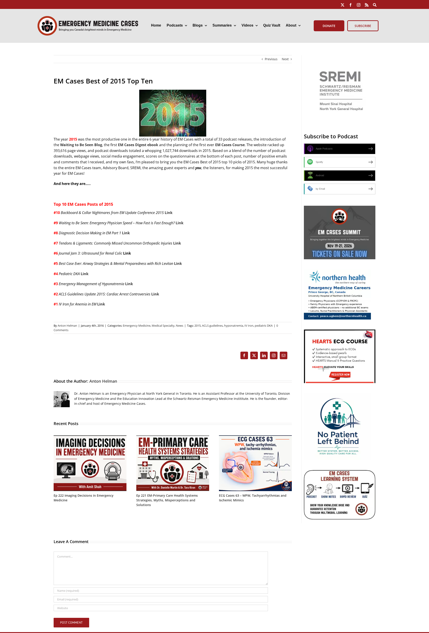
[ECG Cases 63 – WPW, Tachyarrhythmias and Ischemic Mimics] (255, 437)
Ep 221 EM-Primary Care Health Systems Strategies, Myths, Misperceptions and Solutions (167, 500)
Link (168, 212)
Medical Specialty (163, 326)
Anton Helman (67, 326)
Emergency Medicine (136, 326)
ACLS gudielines (212, 326)
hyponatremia (233, 326)
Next (285, 59)
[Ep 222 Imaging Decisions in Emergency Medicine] (90, 437)
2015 (197, 326)
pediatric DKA (264, 326)
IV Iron (248, 326)
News (179, 326)
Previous (271, 59)
